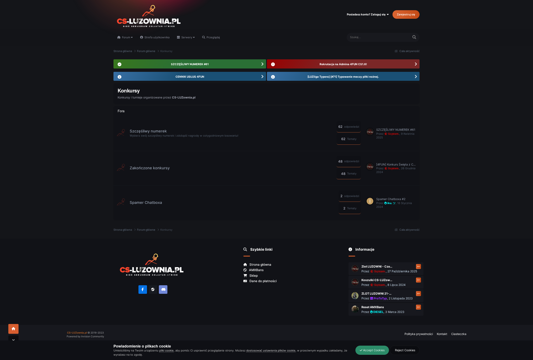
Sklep (253, 276)
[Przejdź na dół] (13, 340)
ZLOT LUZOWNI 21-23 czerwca (377, 293)
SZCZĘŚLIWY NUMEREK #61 (190, 64)
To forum (398, 37)
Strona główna (260, 265)
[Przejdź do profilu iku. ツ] (370, 201)
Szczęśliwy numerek (148, 131)
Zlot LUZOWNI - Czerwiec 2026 (377, 266)
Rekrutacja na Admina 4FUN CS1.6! (343, 64)
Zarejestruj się (406, 14)
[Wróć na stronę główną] (13, 329)
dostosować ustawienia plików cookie (270, 350)
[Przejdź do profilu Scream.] (370, 132)
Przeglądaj (213, 37)
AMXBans (256, 270)
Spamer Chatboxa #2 (390, 199)
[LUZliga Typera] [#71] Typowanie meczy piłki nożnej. (343, 76)
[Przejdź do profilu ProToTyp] (355, 295)
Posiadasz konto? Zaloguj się (367, 14)
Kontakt (442, 334)
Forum (126, 37)
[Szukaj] (414, 37)
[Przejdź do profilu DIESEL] (355, 309)
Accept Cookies (373, 350)
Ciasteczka (458, 334)
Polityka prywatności (419, 334)
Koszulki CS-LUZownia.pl (377, 280)
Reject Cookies (404, 350)
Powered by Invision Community (85, 336)
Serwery (187, 37)
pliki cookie (166, 350)
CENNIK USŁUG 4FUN (190, 76)
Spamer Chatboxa (146, 202)
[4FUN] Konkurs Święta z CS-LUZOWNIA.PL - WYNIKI (413, 164)
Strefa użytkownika (156, 37)
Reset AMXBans (372, 307)
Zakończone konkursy (150, 168)
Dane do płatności (263, 281)
